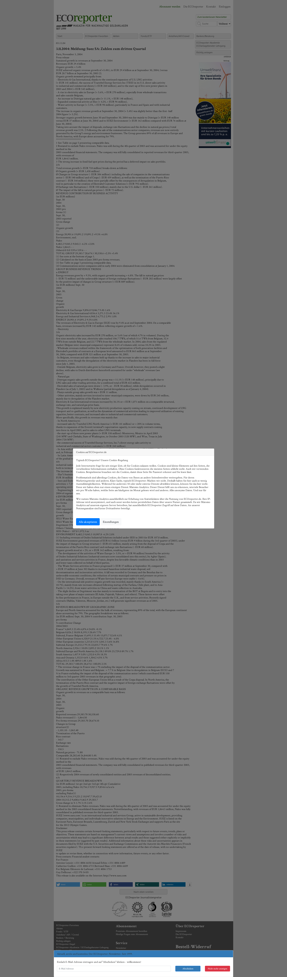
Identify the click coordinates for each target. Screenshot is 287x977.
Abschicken (188, 968)
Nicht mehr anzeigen (217, 968)
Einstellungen (111, 522)
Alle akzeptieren (88, 522)
